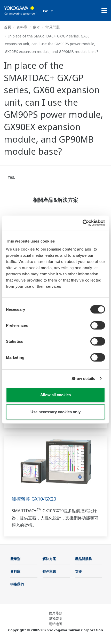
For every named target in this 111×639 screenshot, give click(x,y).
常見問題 (52, 27)
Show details (83, 378)
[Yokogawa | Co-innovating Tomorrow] (20, 10)
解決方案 (49, 558)
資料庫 (22, 27)
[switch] (97, 325)
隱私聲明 (55, 618)
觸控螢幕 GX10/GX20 (34, 499)
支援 (78, 571)
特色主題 (49, 571)
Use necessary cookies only (55, 411)
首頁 (7, 27)
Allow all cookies (55, 395)
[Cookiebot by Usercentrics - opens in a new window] (82, 223)
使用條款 (55, 613)
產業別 (15, 558)
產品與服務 (83, 558)
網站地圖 (55, 623)
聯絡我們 (17, 584)
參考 (36, 27)
